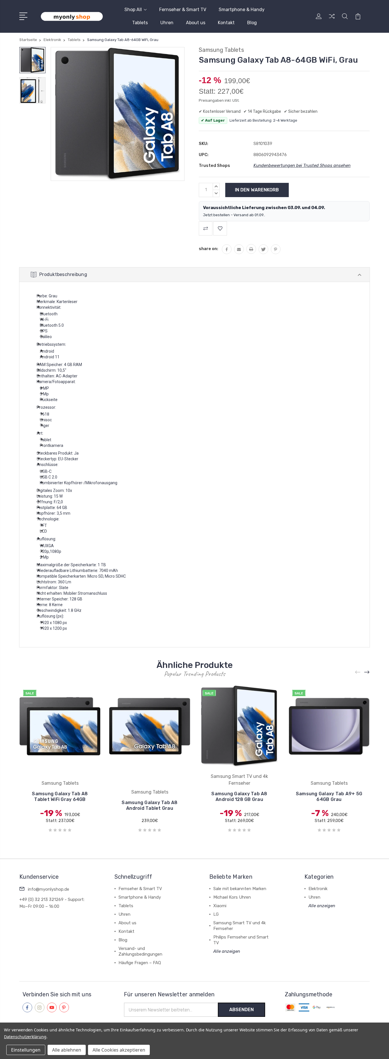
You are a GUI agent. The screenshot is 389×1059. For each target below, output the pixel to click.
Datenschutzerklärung (25, 1036)
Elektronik (317, 888)
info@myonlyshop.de (48, 889)
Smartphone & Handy (242, 9)
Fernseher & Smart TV (182, 9)
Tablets (140, 22)
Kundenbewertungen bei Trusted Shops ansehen (302, 165)
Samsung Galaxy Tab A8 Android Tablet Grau (149, 805)
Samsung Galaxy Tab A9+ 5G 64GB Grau (329, 796)
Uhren (166, 22)
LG (216, 914)
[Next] (367, 672)
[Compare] (332, 19)
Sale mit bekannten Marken (239, 888)
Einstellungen (25, 1050)
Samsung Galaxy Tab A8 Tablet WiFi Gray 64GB (60, 796)
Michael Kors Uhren (232, 897)
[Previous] (358, 672)
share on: (208, 248)
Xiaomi (219, 905)
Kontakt (226, 22)
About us (195, 22)
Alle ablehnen (66, 1050)
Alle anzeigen (226, 951)
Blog (252, 22)
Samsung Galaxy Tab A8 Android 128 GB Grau (239, 796)
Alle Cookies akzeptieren (119, 1050)
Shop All (133, 9)
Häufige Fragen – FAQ (139, 962)
